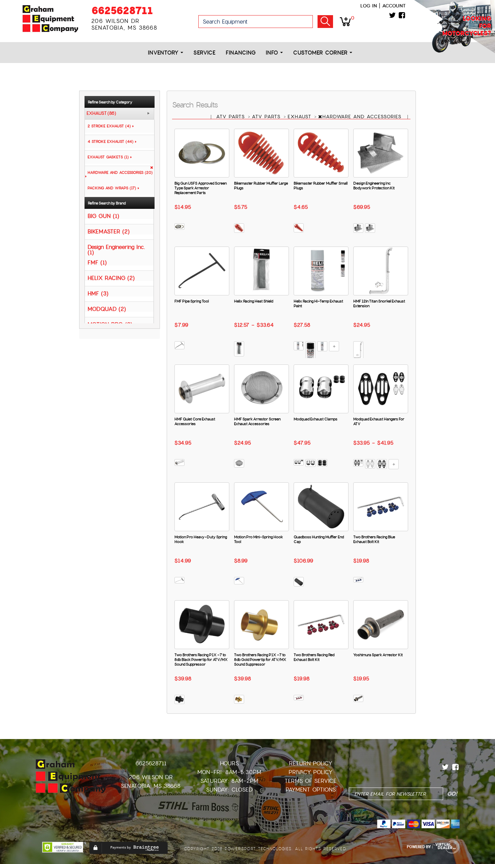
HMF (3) (98, 293)
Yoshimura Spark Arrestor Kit (378, 654)
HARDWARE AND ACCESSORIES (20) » (119, 174)
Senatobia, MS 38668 (150, 786)
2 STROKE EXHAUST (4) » (109, 126)
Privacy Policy (311, 772)
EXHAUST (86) (101, 113)
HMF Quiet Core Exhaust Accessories (194, 421)
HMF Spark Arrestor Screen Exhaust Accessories (257, 421)
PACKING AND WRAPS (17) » (112, 188)
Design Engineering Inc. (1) (116, 249)
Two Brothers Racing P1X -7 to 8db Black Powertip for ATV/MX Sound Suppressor (201, 659)
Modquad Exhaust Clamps (315, 419)
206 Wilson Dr (151, 777)
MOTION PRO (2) (110, 324)
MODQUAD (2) (107, 309)
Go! (325, 21)
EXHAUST (300, 117)
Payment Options (311, 789)
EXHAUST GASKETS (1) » (108, 157)
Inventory (164, 52)
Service (204, 52)
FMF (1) (97, 262)
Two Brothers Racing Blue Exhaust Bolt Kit (374, 539)
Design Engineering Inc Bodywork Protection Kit (374, 185)
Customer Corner (321, 52)
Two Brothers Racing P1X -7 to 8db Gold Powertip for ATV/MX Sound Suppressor (260, 659)
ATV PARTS (231, 117)
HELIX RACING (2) (111, 278)
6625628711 (122, 10)
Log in (368, 6)
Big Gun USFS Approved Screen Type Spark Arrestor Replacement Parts (200, 188)
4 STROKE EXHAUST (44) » (110, 141)
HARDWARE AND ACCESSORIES (362, 117)
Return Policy (310, 763)
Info (273, 52)
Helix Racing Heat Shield (253, 301)
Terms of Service (310, 781)
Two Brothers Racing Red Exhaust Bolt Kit (314, 657)
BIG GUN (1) (103, 216)
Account (394, 6)
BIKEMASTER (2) (109, 231)
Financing (241, 52)
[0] (345, 21)
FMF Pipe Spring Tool (191, 301)
